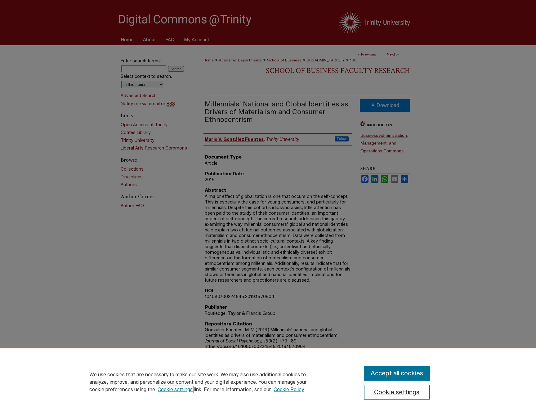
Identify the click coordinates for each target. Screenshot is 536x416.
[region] (268, 382)
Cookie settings (175, 389)
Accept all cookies (397, 373)
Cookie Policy (289, 389)
